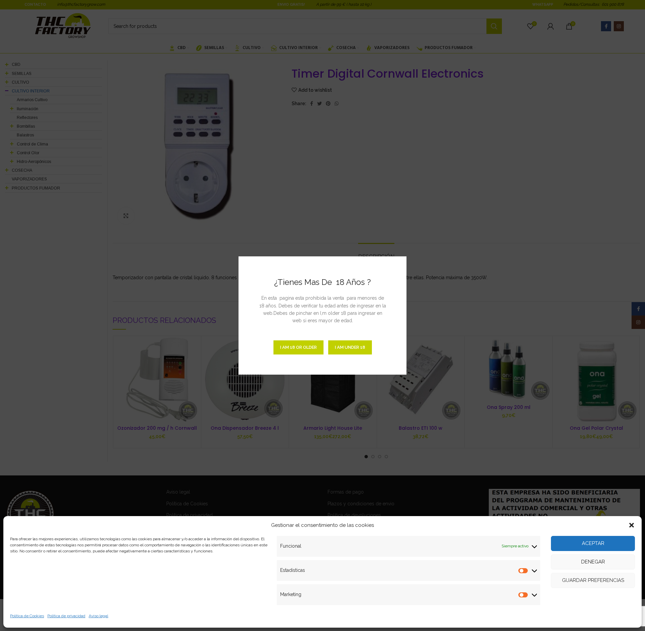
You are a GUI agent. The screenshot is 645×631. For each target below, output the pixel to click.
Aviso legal (98, 616)
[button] (631, 525)
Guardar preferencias (593, 580)
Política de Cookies (27, 616)
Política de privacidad (66, 616)
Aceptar (593, 543)
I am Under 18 (350, 347)
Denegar (593, 562)
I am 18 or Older (298, 347)
